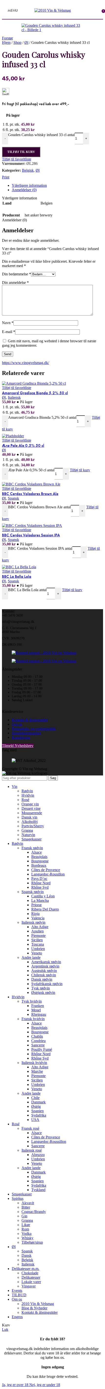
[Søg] (22, 10)
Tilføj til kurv (21, 152)
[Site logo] (52, 10)
